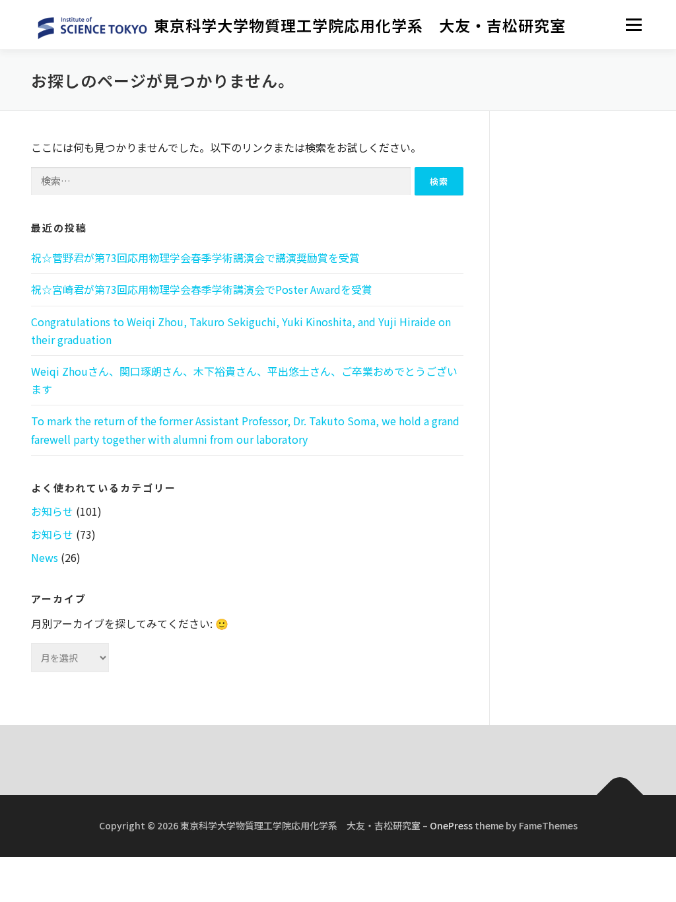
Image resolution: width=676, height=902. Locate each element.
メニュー (633, 24)
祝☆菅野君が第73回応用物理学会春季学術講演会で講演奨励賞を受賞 (195, 257)
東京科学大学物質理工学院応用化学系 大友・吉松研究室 (360, 26)
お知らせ (52, 511)
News (44, 557)
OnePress (451, 825)
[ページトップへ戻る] (620, 795)
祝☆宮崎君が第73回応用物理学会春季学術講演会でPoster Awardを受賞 (201, 289)
